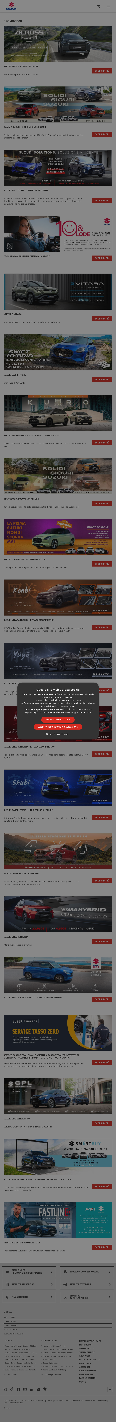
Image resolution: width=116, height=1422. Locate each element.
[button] (58, 734)
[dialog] (58, 711)
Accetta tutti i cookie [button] (58, 719)
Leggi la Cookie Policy (81, 712)
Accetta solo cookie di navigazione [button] (58, 727)
